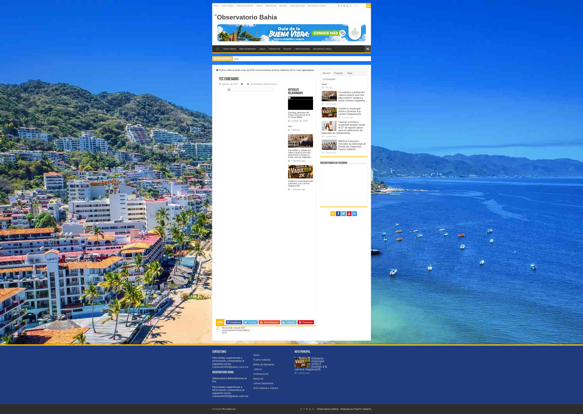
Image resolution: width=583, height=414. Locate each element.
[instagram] (350, 6)
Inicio (216, 6)
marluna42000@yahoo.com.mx (230, 366)
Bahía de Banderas (245, 6)
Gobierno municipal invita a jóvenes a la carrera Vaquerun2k (300, 183)
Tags (349, 73)
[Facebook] (341, 6)
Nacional (283, 6)
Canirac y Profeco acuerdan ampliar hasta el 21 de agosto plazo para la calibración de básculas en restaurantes (343, 128)
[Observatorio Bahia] (246, 17)
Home (222, 70)
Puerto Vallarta (227, 6)
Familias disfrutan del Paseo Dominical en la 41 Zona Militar (299, 114)
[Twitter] (344, 6)
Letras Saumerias (297, 6)
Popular (338, 73)
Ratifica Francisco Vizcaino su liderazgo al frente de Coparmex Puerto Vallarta (352, 145)
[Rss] (339, 6)
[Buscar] (368, 5)
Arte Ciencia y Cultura (317, 6)
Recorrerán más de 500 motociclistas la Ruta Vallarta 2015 (261, 70)
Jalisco (259, 6)
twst (290, 126)
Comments (329, 79)
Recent (327, 73)
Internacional (270, 6)
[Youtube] (347, 6)
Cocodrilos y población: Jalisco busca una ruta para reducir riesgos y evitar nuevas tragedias (284, 58)
